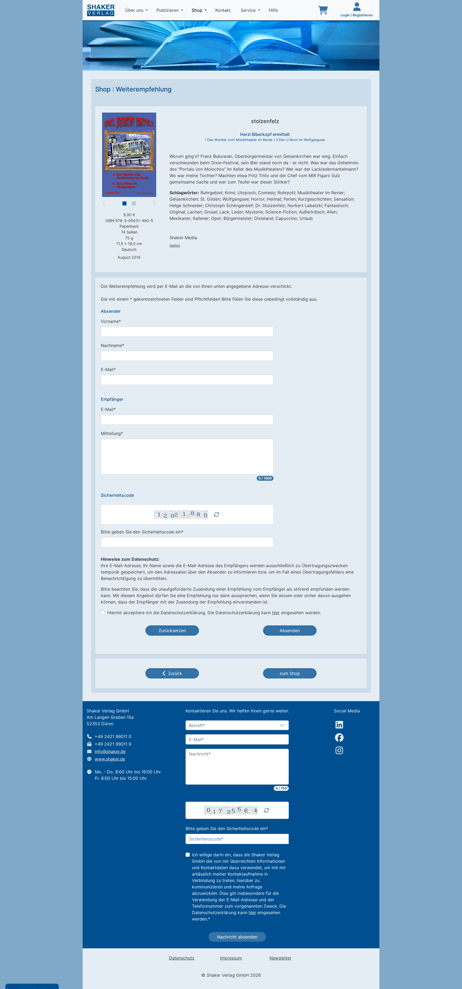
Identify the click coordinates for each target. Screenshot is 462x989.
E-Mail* (108, 369)
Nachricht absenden (237, 937)
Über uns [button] (135, 10)
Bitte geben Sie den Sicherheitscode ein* (142, 531)
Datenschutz (181, 958)
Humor (175, 245)
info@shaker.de (110, 751)
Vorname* (111, 321)
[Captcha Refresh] (216, 514)
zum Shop (290, 673)
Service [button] (249, 10)
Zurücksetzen (172, 630)
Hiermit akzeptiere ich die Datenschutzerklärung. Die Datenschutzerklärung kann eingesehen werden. (214, 612)
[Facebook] (339, 737)
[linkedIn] (339, 724)
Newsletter (280, 958)
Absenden (290, 630)
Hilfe (274, 10)
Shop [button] (200, 10)
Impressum (231, 958)
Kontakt (223, 10)
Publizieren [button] (168, 10)
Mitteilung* (112, 433)
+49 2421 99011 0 (113, 736)
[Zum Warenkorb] (323, 10)
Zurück (175, 673)
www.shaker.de (110, 759)
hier (276, 612)
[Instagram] (339, 750)
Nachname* (112, 345)
